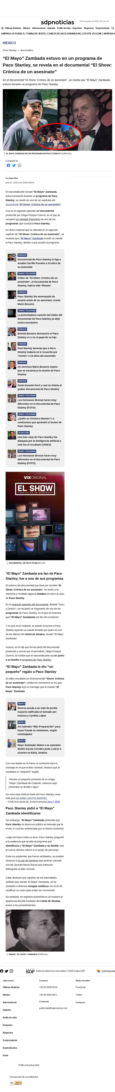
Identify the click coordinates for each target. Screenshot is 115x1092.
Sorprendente (103, 28)
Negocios (89, 28)
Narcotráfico (26, 50)
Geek (5, 1055)
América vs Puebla (12, 33)
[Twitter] (14, 165)
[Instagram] (11, 971)
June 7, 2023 (53, 802)
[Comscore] (106, 971)
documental (33, 204)
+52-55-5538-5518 (48, 987)
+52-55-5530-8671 (48, 995)
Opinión (51, 28)
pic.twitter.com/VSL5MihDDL (31, 798)
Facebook (80, 987)
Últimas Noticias (13, 28)
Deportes (77, 28)
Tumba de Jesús (35, 33)
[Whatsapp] (19, 165)
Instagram (80, 1002)
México (26, 28)
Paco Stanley (9, 50)
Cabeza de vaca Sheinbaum (63, 33)
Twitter (79, 995)
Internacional (38, 28)
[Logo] (57, 22)
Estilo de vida (64, 28)
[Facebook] (8, 165)
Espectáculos (10, 1048)
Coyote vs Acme (92, 33)
